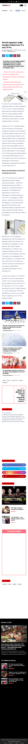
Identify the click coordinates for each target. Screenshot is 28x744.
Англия (9, 10)
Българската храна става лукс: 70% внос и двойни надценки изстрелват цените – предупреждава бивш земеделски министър (13, 646)
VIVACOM (20, 380)
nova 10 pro (14, 380)
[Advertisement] (14, 27)
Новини (19, 584)
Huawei (4, 380)
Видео (10, 584)
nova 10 (8, 380)
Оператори (12, 51)
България (5, 584)
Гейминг (14, 584)
